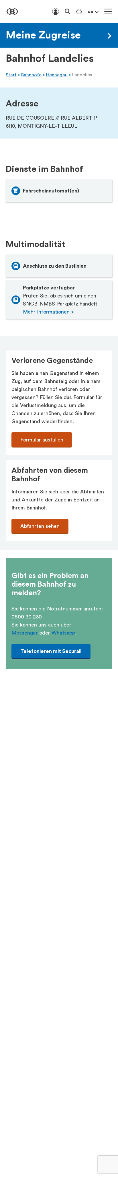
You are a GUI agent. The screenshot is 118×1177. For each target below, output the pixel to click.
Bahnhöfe (31, 75)
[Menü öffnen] (108, 11)
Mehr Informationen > (48, 311)
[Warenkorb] (79, 11)
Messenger (24, 632)
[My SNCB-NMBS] (55, 11)
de (90, 11)
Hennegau (57, 75)
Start (11, 75)
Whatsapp (63, 632)
